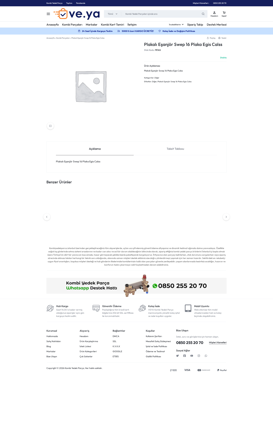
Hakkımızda (52, 336)
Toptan (69, 3)
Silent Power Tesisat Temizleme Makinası (59, 231)
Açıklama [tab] (95, 149)
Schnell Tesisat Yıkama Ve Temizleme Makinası (206, 231)
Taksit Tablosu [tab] (175, 149)
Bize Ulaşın (51, 356)
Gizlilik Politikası (153, 356)
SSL (114, 341)
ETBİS (116, 356)
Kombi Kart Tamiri (112, 24)
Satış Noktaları (53, 341)
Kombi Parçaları (72, 24)
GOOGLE (117, 351)
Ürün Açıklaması (152, 65)
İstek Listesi (85, 346)
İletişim (132, 24)
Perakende (80, 3)
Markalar (91, 24)
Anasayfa (52, 24)
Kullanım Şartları (154, 336)
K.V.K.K (116, 346)
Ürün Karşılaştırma (89, 341)
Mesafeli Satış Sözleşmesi (158, 341)
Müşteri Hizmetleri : (201, 3)
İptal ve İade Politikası (156, 346)
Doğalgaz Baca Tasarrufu (133, 229)
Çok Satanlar (86, 356)
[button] (211, 38)
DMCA (116, 336)
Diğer (157, 78)
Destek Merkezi (217, 24)
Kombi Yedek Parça (54, 3)
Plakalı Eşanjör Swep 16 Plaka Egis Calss (174, 81)
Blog (48, 346)
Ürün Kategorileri (88, 351)
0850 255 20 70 (219, 3)
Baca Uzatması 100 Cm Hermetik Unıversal (169, 231)
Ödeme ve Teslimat (155, 351)
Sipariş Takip (195, 24)
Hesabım (84, 336)
